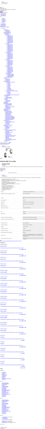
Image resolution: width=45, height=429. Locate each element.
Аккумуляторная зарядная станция (11, 129)
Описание (3, 175)
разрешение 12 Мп (10, 41)
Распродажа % (4, 20)
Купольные (7, 43)
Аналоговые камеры (7, 30)
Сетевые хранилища (7, 95)
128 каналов (9, 88)
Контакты (3, 22)
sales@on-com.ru (4, 421)
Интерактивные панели (9, 132)
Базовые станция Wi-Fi (9, 112)
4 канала (8, 82)
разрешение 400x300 (10, 75)
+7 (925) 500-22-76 (3, 15)
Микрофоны (7, 127)
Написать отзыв (14, 172)
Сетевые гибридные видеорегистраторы (12, 90)
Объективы (7, 137)
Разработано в (2, 428)
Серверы (3, 385)
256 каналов (9, 89)
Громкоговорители (8, 126)
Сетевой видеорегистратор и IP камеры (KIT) (12, 94)
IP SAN (7, 96)
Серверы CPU (8, 79)
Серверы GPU (8, 80)
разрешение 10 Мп (10, 40)
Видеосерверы (6, 102)
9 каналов (8, 84)
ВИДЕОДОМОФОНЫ (7, 32)
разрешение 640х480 (10, 76)
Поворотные (7, 59)
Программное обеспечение (8, 103)
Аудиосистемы (4, 394)
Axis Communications (9, 104)
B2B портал (2, 143)
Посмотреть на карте (3, 10)
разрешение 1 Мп (10, 35)
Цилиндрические (8, 31)
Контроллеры (8, 122)
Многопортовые (8, 101)
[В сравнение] (2, 158)
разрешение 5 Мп (10, 47)
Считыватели (8, 123)
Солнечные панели (8, 134)
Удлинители (7, 128)
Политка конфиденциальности (6, 378)
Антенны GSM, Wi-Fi (9, 130)
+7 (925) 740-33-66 (5, 419)
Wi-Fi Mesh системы (9, 111)
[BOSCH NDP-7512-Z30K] (22, 153)
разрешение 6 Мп (10, 48)
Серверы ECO (8, 78)
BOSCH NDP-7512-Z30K (6, 146)
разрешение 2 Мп (10, 36)
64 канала (8, 87)
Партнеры (3, 21)
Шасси (7, 99)
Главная (3, 18)
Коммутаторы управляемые (10, 116)
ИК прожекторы (8, 140)
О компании (4, 372)
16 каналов (9, 85)
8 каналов (8, 83)
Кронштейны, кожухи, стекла (10, 136)
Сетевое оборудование (7, 110)
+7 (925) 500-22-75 (3, 24)
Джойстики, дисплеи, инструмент (11, 135)
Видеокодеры (6, 98)
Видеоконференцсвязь (5, 390)
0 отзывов (9, 172)
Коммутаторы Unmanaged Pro (10, 118)
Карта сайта (4, 379)
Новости (3, 19)
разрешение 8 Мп (10, 39)
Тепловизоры (4, 388)
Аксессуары (7, 124)
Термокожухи (4, 391)
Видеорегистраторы (7, 81)
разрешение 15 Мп (10, 71)
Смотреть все (22, 367)
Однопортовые (8, 100)
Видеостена (7, 131)
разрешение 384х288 (10, 74)
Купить (2, 170)
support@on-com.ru (5, 422)
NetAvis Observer (8, 107)
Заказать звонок (7, 143)
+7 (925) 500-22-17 (3, 14)
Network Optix (8, 108)
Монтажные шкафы (9, 138)
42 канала (8, 86)
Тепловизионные (8, 73)
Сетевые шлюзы (8, 114)
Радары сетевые (8, 133)
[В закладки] (1, 158)
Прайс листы (4, 376)
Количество (2, 169)
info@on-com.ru (4, 420)
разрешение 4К (9, 51)
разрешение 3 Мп (10, 37)
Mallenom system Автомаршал (10, 106)
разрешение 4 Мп (10, 55)
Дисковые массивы (8, 97)
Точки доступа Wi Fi (9, 115)
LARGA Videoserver (9, 105)
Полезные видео (4, 374)
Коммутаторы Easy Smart (9, 119)
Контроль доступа (6, 120)
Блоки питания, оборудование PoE (11, 139)
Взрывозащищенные (9, 77)
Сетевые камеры (6, 33)
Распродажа (4, 396)
